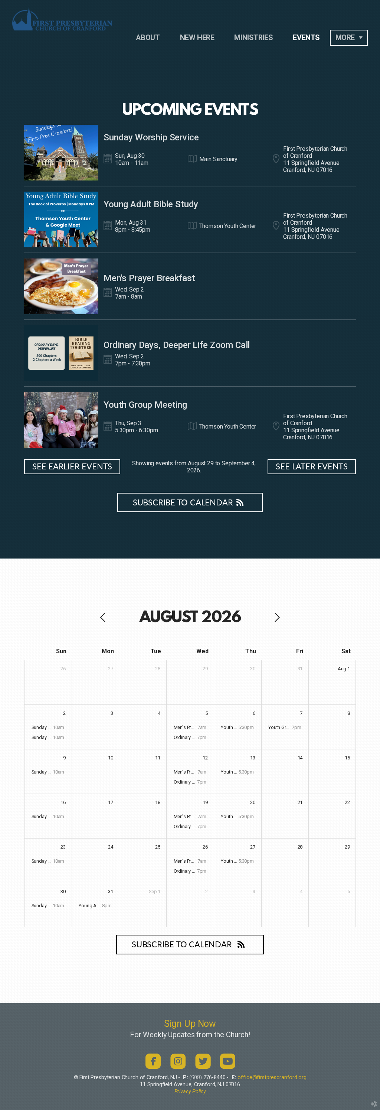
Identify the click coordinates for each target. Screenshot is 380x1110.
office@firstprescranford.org (272, 1077)
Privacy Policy (190, 1091)
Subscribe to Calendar (183, 503)
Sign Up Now (190, 1023)
